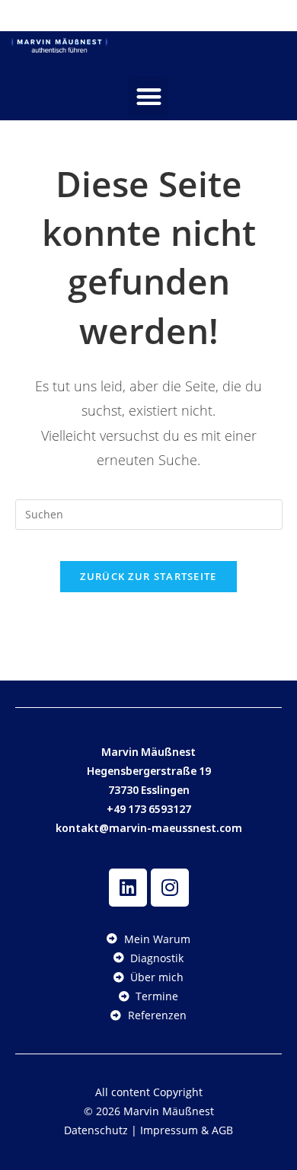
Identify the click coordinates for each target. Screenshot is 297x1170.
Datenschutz (96, 1130)
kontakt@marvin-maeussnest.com (149, 828)
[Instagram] (170, 888)
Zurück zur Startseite (148, 576)
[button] (149, 96)
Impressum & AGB (186, 1130)
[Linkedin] (128, 888)
